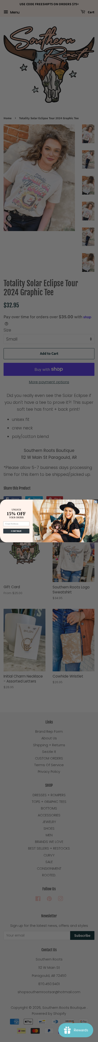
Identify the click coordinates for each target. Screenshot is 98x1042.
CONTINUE (16, 531)
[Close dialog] (95, 502)
